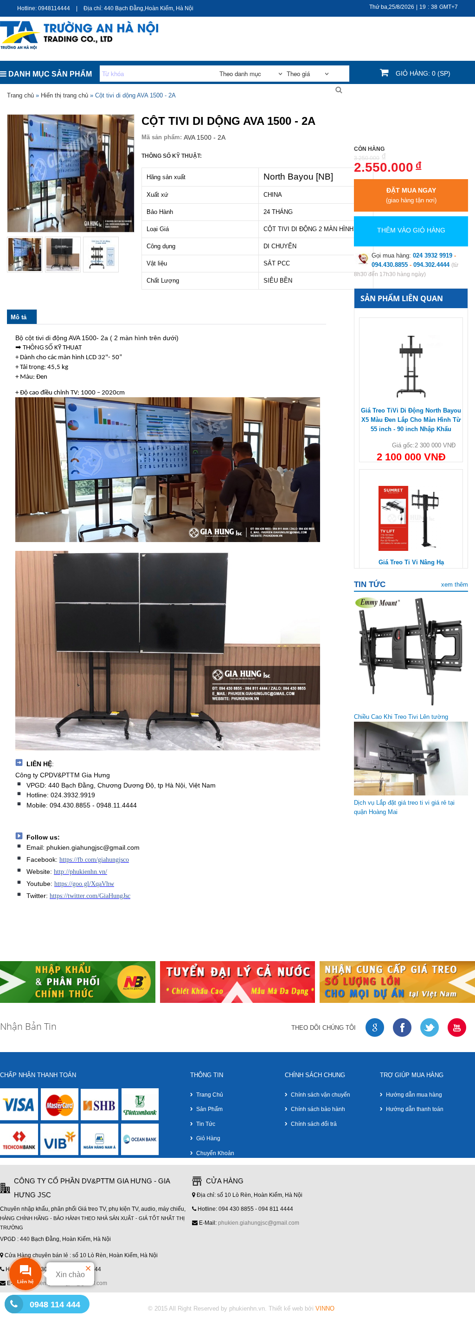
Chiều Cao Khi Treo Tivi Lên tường (401, 716)
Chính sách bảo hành (318, 1109)
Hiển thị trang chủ (64, 95)
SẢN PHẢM (457, 37)
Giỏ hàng (208, 1138)
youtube (457, 1027)
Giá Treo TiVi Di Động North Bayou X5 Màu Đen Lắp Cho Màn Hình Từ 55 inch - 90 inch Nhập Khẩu (411, 420)
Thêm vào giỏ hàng (411, 230)
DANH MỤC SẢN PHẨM (49, 74)
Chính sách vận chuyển (320, 1095)
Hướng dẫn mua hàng (414, 1095)
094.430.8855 (390, 264)
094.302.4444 (431, 264)
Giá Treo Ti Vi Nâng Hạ (411, 562)
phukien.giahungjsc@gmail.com (258, 1223)
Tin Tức (419, 37)
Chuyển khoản (215, 1153)
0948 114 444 (55, 1304)
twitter (430, 1027)
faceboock (402, 1027)
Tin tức (205, 1124)
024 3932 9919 (432, 255)
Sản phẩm (209, 1109)
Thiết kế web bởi (301, 1308)
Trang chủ (380, 37)
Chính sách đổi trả (314, 1124)
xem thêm (454, 584)
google (375, 1027)
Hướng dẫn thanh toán (414, 1109)
